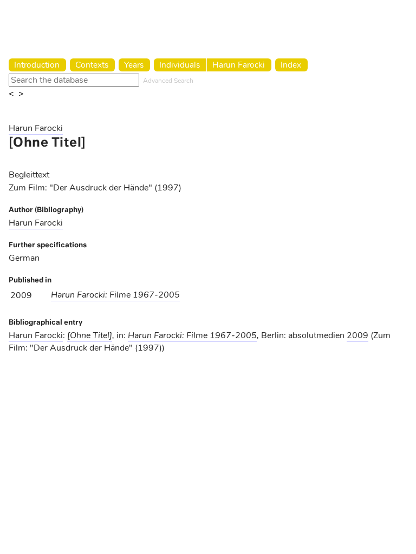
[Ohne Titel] (89, 335)
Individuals (179, 64)
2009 (357, 335)
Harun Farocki (238, 64)
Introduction (37, 64)
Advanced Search (168, 80)
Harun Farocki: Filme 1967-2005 (115, 295)
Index (291, 64)
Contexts (91, 64)
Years (134, 64)
